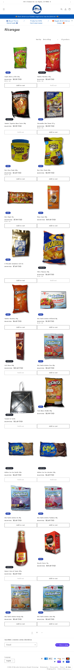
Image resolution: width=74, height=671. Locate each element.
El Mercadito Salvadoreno (19, 667)
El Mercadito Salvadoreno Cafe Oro (14, 264)
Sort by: (38, 39)
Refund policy (44, 667)
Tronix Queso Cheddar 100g (44, 411)
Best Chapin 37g (9, 217)
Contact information (63, 669)
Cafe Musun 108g (9, 365)
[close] (72, 20)
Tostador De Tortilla (10, 419)
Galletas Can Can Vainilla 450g (13, 472)
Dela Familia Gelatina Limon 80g (46, 617)
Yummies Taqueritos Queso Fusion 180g (15, 123)
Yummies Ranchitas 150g (44, 77)
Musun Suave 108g (42, 217)
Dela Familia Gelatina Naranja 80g (14, 617)
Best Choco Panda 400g (11, 170)
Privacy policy (54, 667)
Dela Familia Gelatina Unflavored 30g (47, 319)
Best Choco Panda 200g (43, 170)
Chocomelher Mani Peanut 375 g (46, 123)
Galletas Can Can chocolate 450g (46, 472)
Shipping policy (51, 669)
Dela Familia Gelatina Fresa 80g (46, 365)
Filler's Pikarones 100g (43, 272)
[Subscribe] (35, 645)
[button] (4, 9)
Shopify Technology (33, 667)
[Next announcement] (70, 2)
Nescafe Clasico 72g (42, 563)
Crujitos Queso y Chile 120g (12, 77)
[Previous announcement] (4, 2)
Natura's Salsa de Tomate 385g (13, 571)
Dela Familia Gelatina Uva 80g (13, 518)
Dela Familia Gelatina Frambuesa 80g (47, 518)
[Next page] (42, 633)
